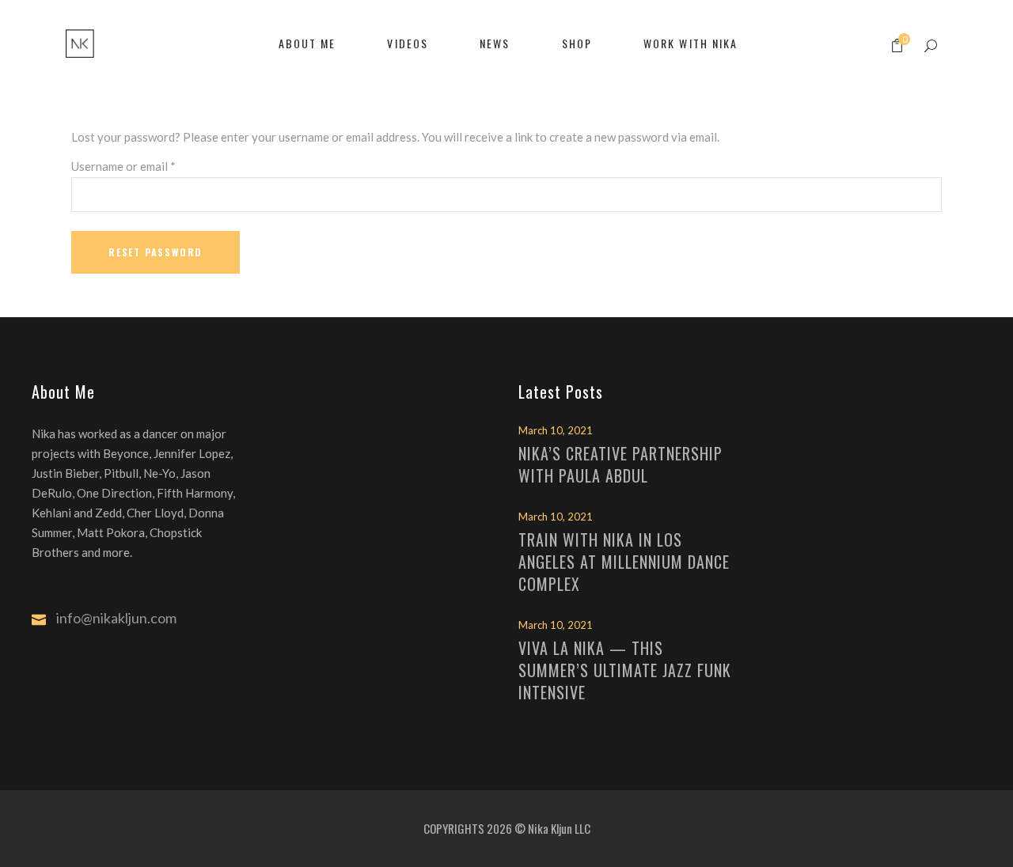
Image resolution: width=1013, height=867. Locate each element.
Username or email (123, 166)
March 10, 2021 (555, 430)
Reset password (155, 252)
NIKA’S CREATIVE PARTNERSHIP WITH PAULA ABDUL (620, 464)
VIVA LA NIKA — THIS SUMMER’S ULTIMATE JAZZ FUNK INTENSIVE (624, 670)
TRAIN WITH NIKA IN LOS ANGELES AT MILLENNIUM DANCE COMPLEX (624, 562)
